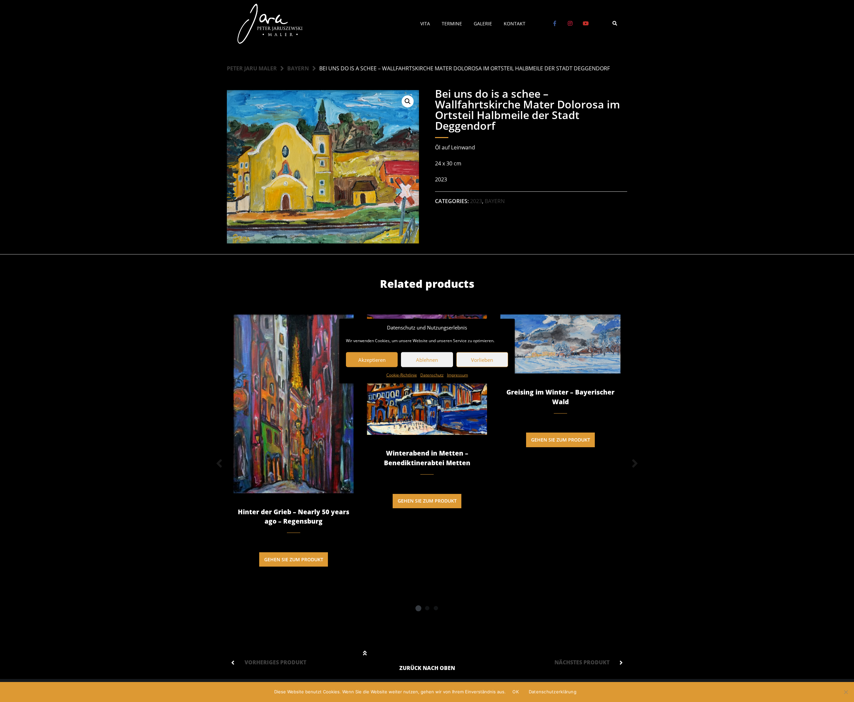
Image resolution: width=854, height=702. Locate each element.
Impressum (457, 375)
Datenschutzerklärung (552, 691)
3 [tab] (435, 608)
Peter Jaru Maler (252, 68)
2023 (476, 201)
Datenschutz (432, 375)
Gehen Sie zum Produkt (293, 559)
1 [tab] (418, 608)
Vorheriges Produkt (275, 662)
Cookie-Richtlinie (401, 375)
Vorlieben (482, 359)
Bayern (298, 68)
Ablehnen (427, 359)
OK (515, 691)
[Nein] (845, 692)
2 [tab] (427, 608)
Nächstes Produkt (581, 662)
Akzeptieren (372, 359)
